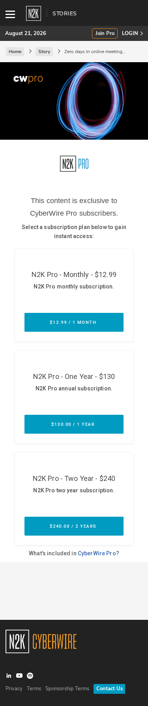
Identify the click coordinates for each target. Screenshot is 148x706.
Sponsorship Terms (67, 688)
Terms (34, 688)
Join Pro (105, 33)
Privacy (14, 688)
